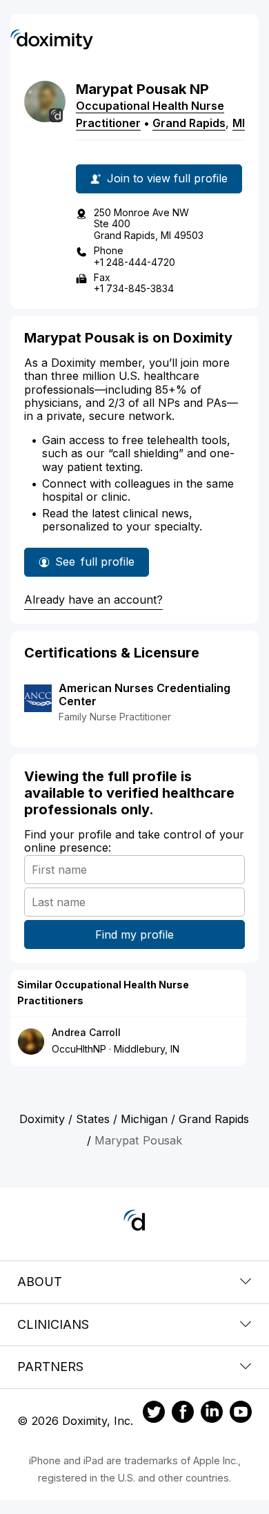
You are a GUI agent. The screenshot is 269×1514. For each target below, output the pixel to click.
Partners (50, 1366)
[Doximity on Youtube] (241, 1413)
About (39, 1281)
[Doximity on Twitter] (154, 1413)
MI (238, 123)
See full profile (94, 566)
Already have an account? (93, 599)
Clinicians (53, 1324)
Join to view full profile (167, 178)
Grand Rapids (189, 123)
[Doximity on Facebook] (183, 1413)
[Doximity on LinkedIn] (212, 1413)
